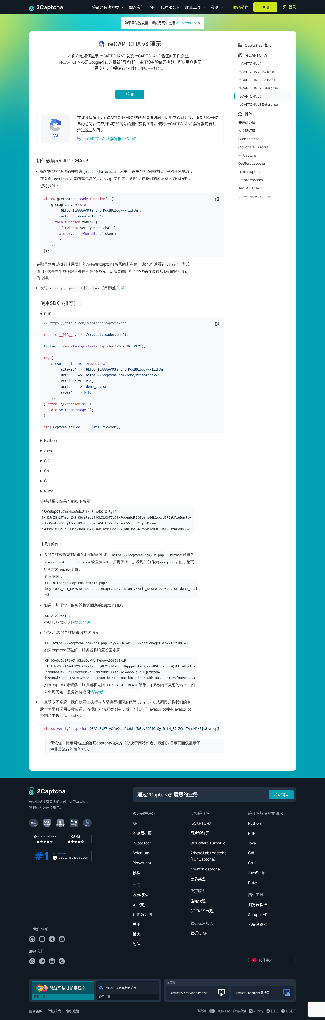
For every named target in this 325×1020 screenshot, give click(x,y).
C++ (47, 481)
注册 (265, 7)
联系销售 (241, 7)
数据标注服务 (201, 923)
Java (48, 450)
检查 (130, 94)
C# (47, 460)
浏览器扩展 (142, 833)
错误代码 (82, 622)
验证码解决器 (144, 813)
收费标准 (140, 894)
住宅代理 (198, 901)
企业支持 (140, 904)
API (152, 7)
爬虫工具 (255, 894)
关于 (136, 924)
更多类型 (198, 879)
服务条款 (36, 1011)
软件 (136, 944)
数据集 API (199, 933)
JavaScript (257, 872)
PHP (47, 313)
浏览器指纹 (257, 904)
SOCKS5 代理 (202, 911)
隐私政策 (72, 1011)
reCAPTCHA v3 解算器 (102, 138)
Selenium (141, 853)
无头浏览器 (257, 924)
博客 (136, 934)
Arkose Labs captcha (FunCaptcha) (208, 856)
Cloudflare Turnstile (207, 843)
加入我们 (136, 7)
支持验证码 (200, 813)
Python (50, 440)
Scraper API (258, 914)
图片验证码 (200, 833)
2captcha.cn (186, 22)
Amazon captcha (205, 869)
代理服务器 (170, 7)
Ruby (48, 491)
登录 (292, 7)
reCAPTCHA (200, 823)
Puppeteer (142, 843)
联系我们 (37, 951)
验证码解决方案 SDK (265, 813)
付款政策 (54, 1011)
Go (46, 470)
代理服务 (198, 891)
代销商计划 (142, 914)
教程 (136, 872)
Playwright (142, 862)
